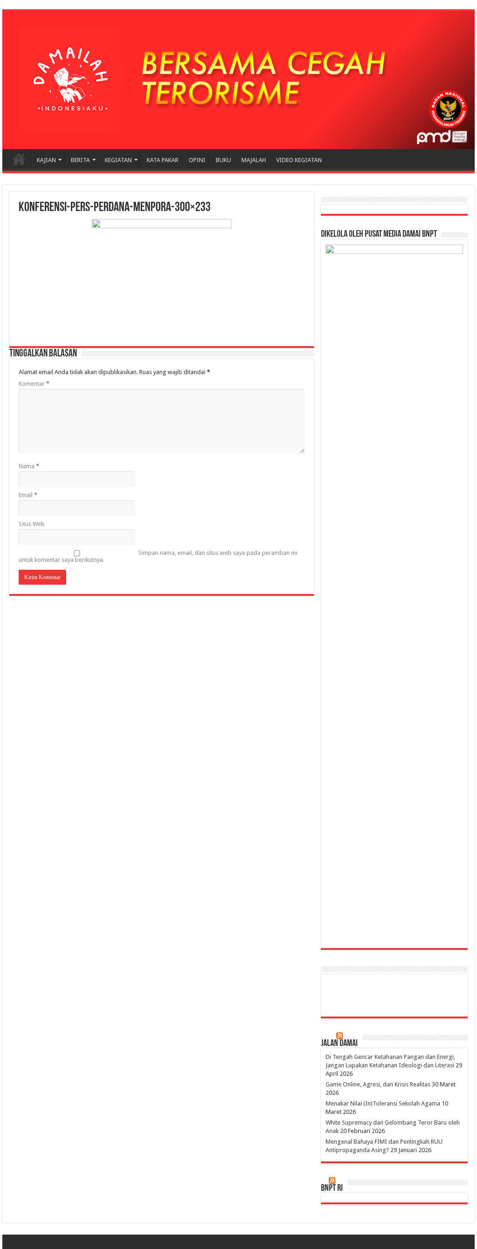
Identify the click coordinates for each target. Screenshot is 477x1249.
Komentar (34, 383)
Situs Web (32, 523)
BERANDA (19, 159)
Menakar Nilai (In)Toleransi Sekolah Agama (383, 1103)
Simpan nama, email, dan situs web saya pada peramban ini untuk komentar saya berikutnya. (158, 556)
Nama (29, 466)
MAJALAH (253, 160)
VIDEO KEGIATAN (299, 160)
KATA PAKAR (162, 160)
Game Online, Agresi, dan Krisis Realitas (378, 1084)
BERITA (80, 160)
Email (28, 494)
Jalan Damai (339, 1043)
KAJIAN (46, 160)
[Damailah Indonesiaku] (238, 80)
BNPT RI (332, 1188)
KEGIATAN (118, 160)
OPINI (197, 160)
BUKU (223, 160)
